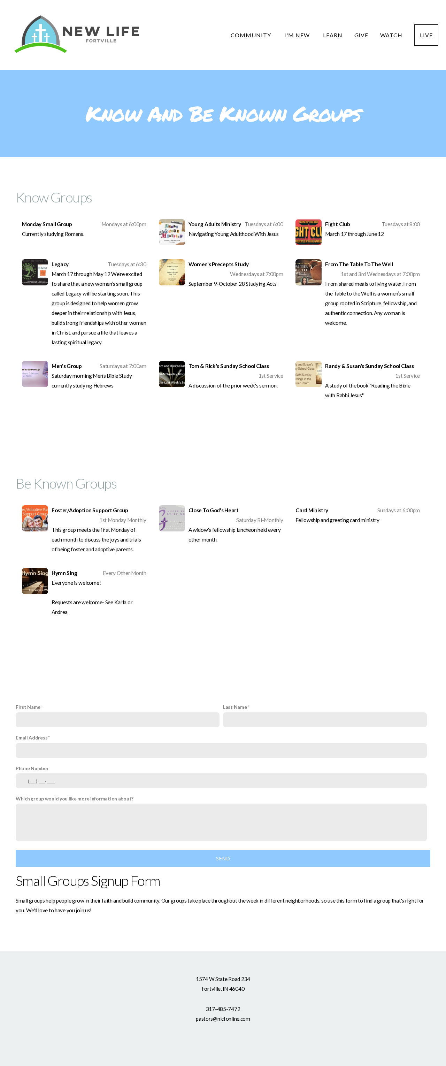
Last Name (235, 707)
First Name (28, 707)
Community (251, 35)
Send (223, 858)
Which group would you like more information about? (74, 799)
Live (426, 35)
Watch (391, 35)
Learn (333, 35)
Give (361, 35)
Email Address (31, 738)
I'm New (297, 35)
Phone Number (32, 768)
